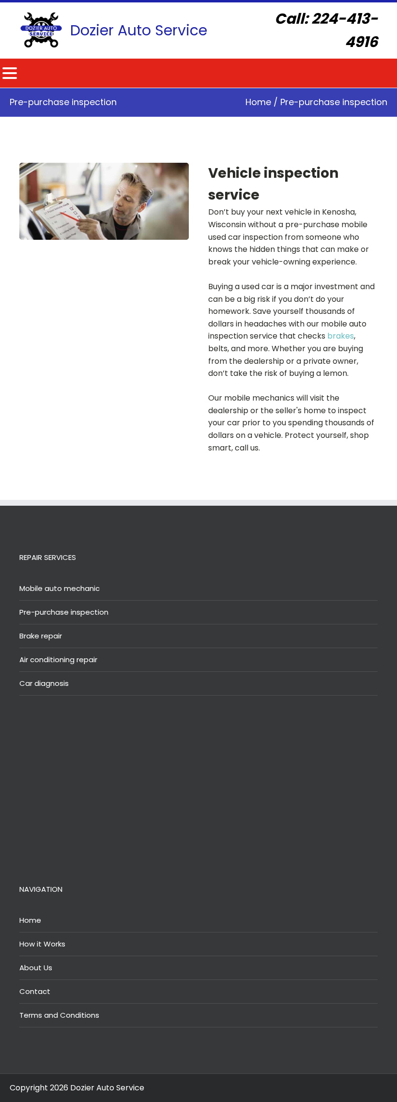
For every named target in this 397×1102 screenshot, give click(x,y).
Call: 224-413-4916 (326, 30)
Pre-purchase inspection (63, 612)
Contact (34, 991)
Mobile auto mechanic (59, 588)
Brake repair (40, 636)
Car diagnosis (44, 683)
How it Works (42, 944)
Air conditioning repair (58, 659)
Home (258, 102)
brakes (340, 335)
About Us (35, 967)
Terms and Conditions (59, 1015)
